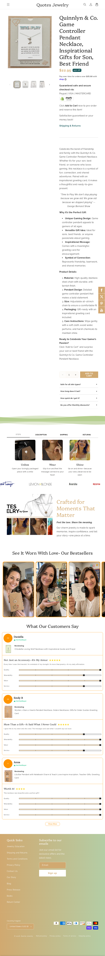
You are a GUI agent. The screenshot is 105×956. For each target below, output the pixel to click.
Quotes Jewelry (27, 936)
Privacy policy (55, 936)
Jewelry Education (15, 846)
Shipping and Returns (17, 853)
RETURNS (87, 435)
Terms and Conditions (17, 859)
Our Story (11, 877)
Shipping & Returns (70, 125)
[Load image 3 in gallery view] (33, 84)
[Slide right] (49, 85)
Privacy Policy (13, 865)
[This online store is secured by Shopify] (66, 99)
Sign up (52, 873)
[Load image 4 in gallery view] (42, 84)
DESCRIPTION (41, 435)
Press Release (13, 890)
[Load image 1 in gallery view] (17, 84)
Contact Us (12, 871)
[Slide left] (10, 85)
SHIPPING (64, 435)
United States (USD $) (19, 926)
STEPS (18, 434)
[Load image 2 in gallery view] (25, 84)
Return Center (13, 902)
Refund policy (41, 936)
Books (9, 896)
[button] (8, 5)
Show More (52, 824)
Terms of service (69, 936)
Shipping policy (85, 936)
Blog (9, 883)
